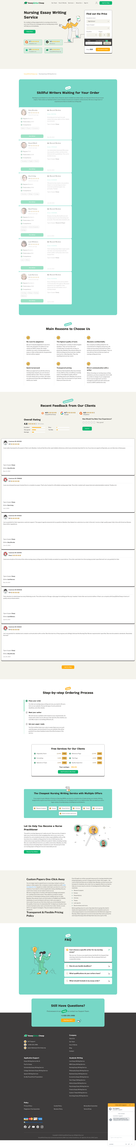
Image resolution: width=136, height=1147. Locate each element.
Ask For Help (68, 667)
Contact (71, 1051)
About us (78, 3)
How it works (63, 3)
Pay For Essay (28, 1064)
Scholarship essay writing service (34, 1067)
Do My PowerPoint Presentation (33, 1077)
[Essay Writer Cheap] (45, 1035)
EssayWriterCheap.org (30, 74)
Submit (87, 428)
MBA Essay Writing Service (77, 1064)
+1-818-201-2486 (68, 1015)
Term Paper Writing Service (77, 1080)
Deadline (89, 31)
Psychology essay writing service (79, 1086)
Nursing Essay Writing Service (78, 1067)
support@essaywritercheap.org (36, 1048)
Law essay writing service (77, 1061)
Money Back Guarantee (90, 1106)
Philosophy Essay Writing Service (79, 1070)
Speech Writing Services (31, 1074)
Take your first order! (96, 41)
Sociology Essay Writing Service (78, 1096)
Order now (30, 31)
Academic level (90, 18)
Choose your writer (32, 852)
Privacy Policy (28, 1106)
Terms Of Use (87, 1109)
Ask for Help (105, 3)
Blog (70, 1048)
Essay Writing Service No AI (32, 1061)
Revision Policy (58, 1109)
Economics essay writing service (79, 1077)
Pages (100, 31)
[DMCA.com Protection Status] (33, 1122)
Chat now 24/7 (68, 1020)
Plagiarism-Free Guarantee (32, 1109)
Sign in (86, 3)
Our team (54, 3)
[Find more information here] (121, 1124)
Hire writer (32, 136)
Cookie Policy (58, 1106)
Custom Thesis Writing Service (78, 1092)
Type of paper (90, 25)
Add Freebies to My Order (68, 772)
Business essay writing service (78, 1074)
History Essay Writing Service (77, 1083)
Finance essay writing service (78, 1089)
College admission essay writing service (36, 1070)
